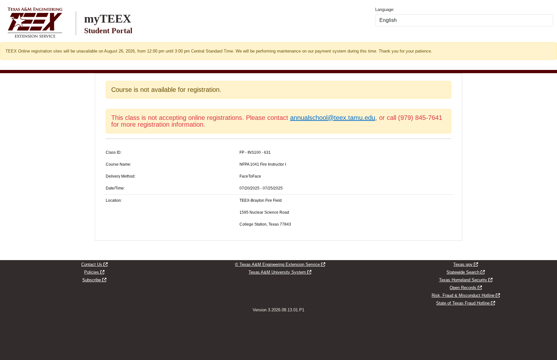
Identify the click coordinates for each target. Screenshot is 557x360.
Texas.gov (465, 264)
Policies (94, 272)
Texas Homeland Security (466, 279)
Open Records (466, 287)
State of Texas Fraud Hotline (465, 303)
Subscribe (94, 279)
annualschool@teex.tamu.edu (332, 117)
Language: (385, 9)
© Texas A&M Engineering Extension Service (280, 264)
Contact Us (94, 264)
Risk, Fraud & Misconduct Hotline (466, 295)
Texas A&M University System (280, 272)
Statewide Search (465, 272)
